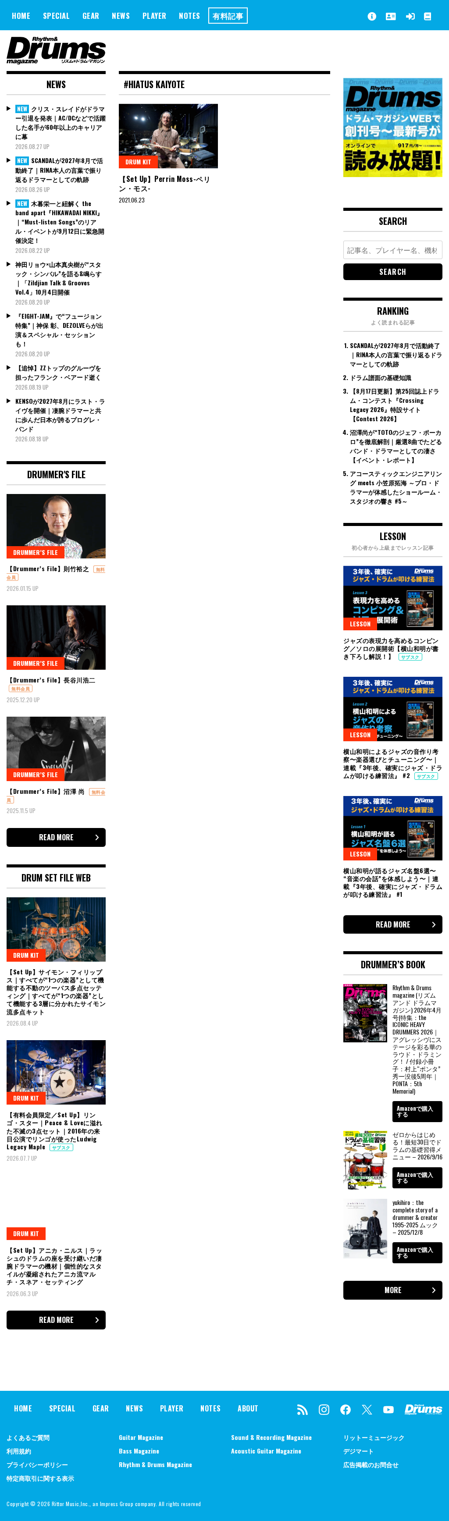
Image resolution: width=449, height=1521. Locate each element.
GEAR (91, 15)
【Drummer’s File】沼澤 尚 (47, 791)
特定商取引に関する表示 (40, 1477)
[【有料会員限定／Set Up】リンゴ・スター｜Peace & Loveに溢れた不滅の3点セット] (56, 1072)
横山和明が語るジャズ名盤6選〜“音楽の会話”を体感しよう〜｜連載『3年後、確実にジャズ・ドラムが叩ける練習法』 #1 (392, 882)
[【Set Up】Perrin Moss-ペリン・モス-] (168, 136)
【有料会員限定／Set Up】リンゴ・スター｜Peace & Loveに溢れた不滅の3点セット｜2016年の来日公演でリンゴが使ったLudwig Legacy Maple (55, 1130)
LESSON (360, 623)
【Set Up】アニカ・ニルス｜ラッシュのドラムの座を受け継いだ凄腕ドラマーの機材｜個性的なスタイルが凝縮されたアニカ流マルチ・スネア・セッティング (54, 1265)
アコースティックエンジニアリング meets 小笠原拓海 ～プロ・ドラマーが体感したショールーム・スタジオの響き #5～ (396, 487)
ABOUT (248, 1408)
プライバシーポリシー (37, 1464)
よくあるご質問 (28, 1437)
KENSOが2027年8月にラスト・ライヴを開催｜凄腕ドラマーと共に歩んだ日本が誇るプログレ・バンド (60, 414)
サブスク (61, 1147)
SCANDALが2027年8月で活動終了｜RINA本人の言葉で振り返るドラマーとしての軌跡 (59, 170)
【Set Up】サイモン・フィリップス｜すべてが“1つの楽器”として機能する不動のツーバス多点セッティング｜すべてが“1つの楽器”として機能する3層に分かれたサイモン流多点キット (56, 991)
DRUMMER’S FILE (35, 552)
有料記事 (228, 15)
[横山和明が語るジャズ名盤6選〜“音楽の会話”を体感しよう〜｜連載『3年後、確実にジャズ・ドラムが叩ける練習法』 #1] (392, 828)
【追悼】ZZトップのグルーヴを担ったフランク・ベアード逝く (58, 372)
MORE (393, 1290)
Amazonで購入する (415, 1111)
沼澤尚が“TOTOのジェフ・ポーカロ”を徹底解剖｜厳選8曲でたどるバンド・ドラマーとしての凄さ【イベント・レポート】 (396, 445)
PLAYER (155, 15)
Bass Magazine (139, 1450)
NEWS (121, 15)
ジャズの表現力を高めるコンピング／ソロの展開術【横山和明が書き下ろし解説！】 (391, 648)
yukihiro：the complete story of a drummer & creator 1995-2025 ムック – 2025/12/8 (415, 1217)
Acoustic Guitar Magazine (266, 1450)
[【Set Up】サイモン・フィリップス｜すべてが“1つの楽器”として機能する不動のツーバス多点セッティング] (56, 929)
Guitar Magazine (141, 1437)
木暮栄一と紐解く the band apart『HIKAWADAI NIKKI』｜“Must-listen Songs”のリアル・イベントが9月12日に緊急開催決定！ (59, 222)
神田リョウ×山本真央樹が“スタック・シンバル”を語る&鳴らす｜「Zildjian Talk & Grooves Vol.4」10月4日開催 (58, 277)
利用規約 (19, 1450)
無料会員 (20, 688)
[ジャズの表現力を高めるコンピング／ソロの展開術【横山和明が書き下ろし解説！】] (392, 598)
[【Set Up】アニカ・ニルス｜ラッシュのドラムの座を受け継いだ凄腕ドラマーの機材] (56, 1208)
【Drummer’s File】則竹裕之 (49, 568)
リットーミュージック (374, 1437)
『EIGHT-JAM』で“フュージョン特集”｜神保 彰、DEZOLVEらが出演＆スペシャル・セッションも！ (59, 329)
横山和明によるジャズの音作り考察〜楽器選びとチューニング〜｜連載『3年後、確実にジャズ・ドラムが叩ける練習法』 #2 (392, 763)
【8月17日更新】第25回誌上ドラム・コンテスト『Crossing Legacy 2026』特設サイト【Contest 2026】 (394, 404)
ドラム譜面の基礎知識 (380, 377)
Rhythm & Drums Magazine (155, 1464)
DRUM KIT (138, 161)
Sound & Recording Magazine (271, 1437)
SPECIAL (56, 15)
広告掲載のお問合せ (371, 1464)
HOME (21, 15)
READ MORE (56, 837)
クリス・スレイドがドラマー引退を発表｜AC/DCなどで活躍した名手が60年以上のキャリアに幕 (60, 122)
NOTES (189, 15)
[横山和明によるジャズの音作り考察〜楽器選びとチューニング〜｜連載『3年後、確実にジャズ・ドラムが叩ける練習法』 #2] (392, 709)
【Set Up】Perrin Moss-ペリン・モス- (164, 183)
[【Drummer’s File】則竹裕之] (56, 526)
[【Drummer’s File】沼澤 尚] (56, 749)
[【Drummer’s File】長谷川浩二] (56, 637)
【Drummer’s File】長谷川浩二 (51, 679)
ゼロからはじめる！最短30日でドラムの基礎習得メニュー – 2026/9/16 (417, 1145)
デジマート (358, 1450)
